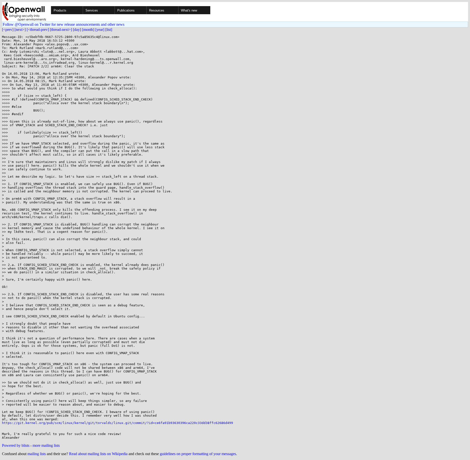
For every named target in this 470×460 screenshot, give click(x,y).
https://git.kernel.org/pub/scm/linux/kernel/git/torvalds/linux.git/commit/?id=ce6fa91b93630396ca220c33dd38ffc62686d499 (117, 423)
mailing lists (36, 454)
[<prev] (7, 29)
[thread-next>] (61, 29)
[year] (99, 29)
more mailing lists (46, 445)
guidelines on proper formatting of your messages (198, 454)
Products (60, 10)
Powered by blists (15, 445)
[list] (108, 29)
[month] (88, 29)
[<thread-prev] (38, 29)
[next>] (20, 29)
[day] (77, 29)
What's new (189, 10)
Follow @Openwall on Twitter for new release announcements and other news (63, 24)
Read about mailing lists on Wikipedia (98, 454)
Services (91, 10)
